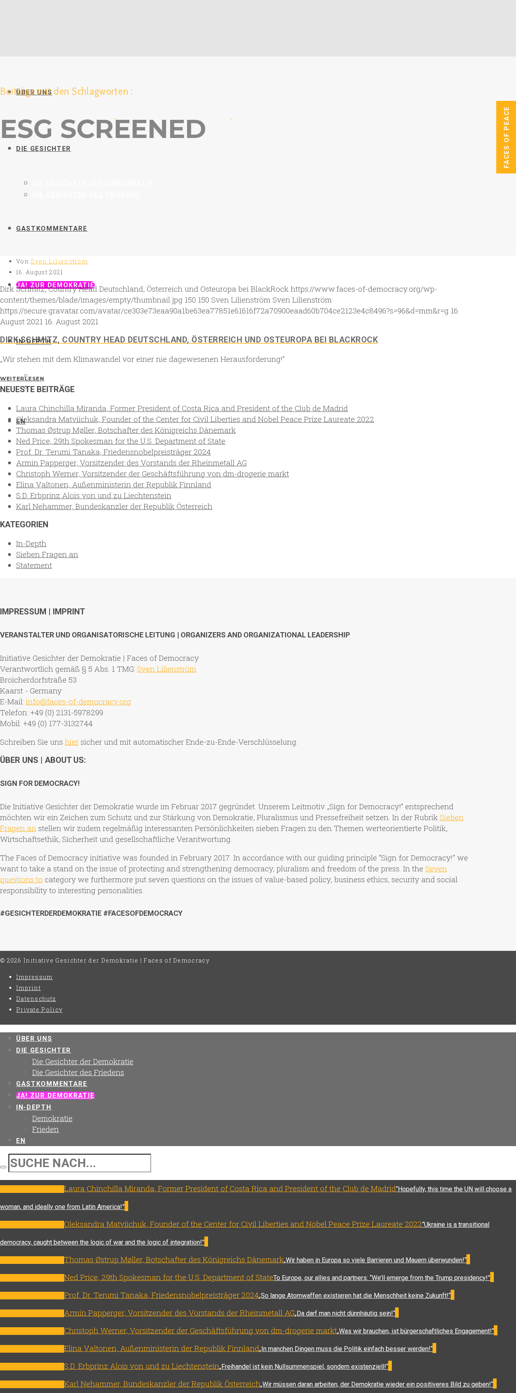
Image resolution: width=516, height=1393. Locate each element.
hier (72, 742)
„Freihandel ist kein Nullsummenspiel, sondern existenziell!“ (303, 1366)
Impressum (34, 977)
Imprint (28, 988)
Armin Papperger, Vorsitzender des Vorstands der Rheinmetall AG (131, 462)
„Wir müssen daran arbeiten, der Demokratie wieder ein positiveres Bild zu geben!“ (376, 1384)
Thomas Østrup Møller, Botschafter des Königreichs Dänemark (126, 430)
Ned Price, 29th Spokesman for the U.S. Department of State (120, 441)
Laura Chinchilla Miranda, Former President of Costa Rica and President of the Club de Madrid (182, 408)
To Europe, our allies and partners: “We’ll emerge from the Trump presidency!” (381, 1278)
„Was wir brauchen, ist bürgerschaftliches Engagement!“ (415, 1331)
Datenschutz (36, 998)
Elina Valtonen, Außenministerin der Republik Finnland (113, 484)
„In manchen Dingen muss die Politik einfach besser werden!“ (346, 1349)
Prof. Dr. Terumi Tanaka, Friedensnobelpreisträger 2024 (113, 452)
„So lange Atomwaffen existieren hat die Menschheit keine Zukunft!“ (355, 1295)
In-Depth (31, 543)
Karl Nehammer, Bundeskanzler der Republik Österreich (114, 506)
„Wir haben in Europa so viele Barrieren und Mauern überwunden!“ (375, 1260)
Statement (34, 565)
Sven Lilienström (59, 261)
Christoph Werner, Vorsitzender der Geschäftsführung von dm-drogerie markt (152, 473)
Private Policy (39, 1009)
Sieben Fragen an (47, 554)
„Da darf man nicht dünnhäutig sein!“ (345, 1313)
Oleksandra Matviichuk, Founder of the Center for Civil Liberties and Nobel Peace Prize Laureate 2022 (195, 419)
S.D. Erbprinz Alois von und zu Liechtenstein (93, 495)
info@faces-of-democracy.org (78, 701)
